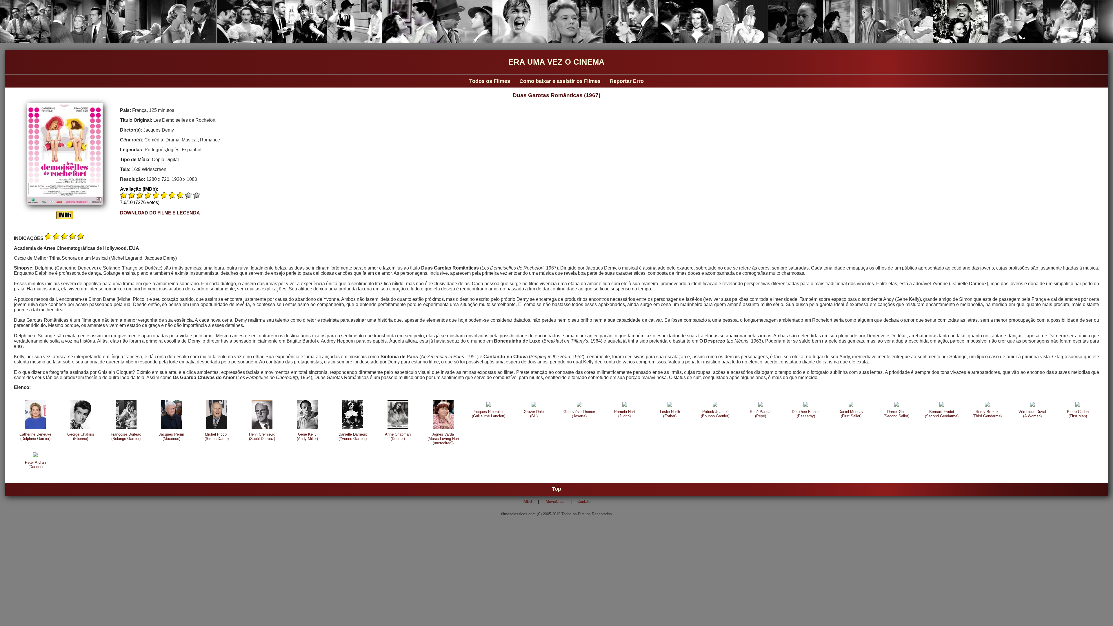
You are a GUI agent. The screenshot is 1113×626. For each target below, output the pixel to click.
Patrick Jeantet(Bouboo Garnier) (715, 414)
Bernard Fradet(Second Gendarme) (942, 414)
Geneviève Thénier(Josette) (579, 414)
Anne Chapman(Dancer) (398, 436)
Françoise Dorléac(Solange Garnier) (126, 436)
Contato (583, 501)
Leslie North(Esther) (670, 414)
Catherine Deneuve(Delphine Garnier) (35, 436)
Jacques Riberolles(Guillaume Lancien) (488, 414)
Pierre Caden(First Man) (1078, 414)
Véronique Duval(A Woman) (1032, 414)
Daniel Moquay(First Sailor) (851, 414)
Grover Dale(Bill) (534, 414)
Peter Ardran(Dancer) (35, 464)
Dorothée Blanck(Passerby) (806, 414)
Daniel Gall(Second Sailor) (896, 414)
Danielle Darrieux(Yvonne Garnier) (353, 436)
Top (556, 489)
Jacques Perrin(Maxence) (171, 436)
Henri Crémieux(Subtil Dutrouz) (262, 436)
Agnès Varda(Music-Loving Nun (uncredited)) (443, 438)
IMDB (527, 501)
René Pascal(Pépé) (760, 414)
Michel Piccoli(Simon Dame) (217, 436)
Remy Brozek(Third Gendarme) (987, 414)
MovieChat (555, 501)
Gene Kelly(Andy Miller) (307, 436)
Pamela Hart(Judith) (624, 414)
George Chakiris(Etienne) (80, 436)
